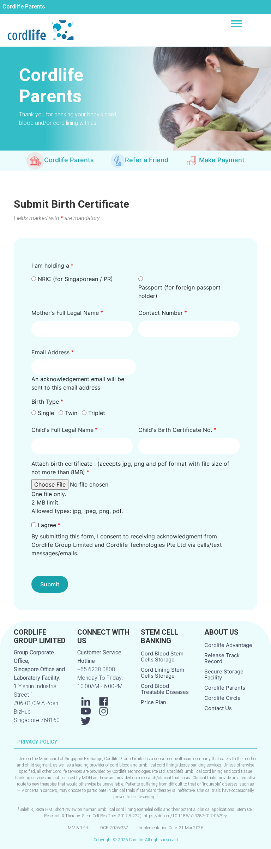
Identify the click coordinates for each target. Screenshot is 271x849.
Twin (71, 412)
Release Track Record (222, 658)
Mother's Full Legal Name (65, 312)
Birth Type (45, 401)
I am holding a (50, 265)
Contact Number (160, 312)
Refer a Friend (146, 160)
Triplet (96, 412)
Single (46, 412)
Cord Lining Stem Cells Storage (162, 672)
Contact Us (218, 708)
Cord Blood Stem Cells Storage (162, 656)
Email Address (50, 352)
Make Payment (222, 160)
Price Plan (153, 702)
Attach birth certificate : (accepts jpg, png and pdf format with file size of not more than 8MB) (130, 468)
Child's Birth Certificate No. (175, 429)
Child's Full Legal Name (62, 429)
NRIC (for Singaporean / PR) (75, 278)
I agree (47, 525)
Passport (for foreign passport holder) (179, 291)
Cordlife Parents (23, 6)
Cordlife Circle (222, 698)
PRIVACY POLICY (37, 742)
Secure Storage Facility (223, 674)
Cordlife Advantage (228, 645)
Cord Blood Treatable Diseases (165, 689)
